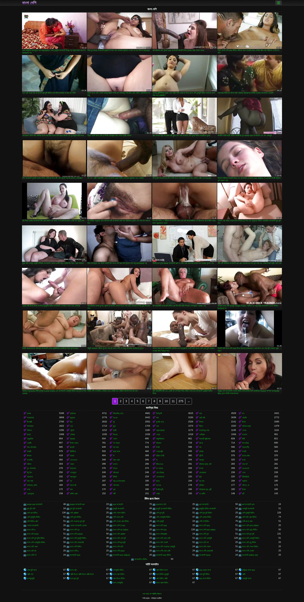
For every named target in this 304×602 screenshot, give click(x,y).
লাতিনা (29, 464)
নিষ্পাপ (201, 422)
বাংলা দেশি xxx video (207, 529)
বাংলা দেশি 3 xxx (119, 525)
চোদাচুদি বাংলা (246, 578)
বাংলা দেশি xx (75, 529)
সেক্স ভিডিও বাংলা (161, 570)
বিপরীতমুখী (159, 489)
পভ (200, 447)
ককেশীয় (29, 460)
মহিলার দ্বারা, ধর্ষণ (205, 464)
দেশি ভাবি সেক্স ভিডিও (249, 517)
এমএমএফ (245, 468)
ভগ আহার (159, 468)
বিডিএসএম (159, 464)
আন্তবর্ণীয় (245, 447)
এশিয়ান (72, 434)
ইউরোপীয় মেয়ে (118, 413)
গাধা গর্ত (245, 464)
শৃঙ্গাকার (72, 439)
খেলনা (244, 430)
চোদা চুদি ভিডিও (204, 574)
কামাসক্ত (30, 426)
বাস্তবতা (73, 468)
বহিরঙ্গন (158, 443)
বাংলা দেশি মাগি (118, 546)
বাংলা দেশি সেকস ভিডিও (250, 546)
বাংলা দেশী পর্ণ (31, 555)
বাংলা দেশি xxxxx (76, 534)
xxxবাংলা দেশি (161, 504)
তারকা (72, 455)
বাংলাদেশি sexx (204, 555)
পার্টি (114, 493)
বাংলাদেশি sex (75, 555)
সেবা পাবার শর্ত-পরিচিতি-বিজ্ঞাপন (152, 594)
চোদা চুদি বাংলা (32, 570)
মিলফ (244, 422)
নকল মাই (30, 481)
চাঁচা (71, 422)
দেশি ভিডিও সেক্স (32, 521)
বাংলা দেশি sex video (250, 525)
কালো (201, 443)
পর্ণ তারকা (116, 443)
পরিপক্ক (116, 472)
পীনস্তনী (159, 413)
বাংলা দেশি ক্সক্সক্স (161, 534)
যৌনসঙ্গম (116, 485)
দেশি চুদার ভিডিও (75, 517)
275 (181, 401)
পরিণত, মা (245, 485)
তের (71, 426)
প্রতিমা (244, 481)
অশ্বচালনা (30, 417)
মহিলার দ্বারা (246, 426)
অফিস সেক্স (74, 493)
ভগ (243, 413)
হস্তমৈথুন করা (204, 430)
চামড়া (29, 434)
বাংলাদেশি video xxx (250, 555)
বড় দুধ (115, 417)
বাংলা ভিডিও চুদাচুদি (162, 574)
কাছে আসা (116, 451)
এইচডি (244, 417)
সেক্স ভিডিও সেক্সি (161, 578)
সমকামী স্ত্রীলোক (204, 439)
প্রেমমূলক (30, 493)
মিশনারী (29, 422)
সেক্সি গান (30, 574)
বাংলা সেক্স (73, 570)
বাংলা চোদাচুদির (118, 582)
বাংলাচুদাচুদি (30, 578)
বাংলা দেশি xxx (161, 529)
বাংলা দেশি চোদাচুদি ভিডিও (250, 538)
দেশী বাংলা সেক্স (247, 521)
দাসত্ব (115, 468)
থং (157, 460)
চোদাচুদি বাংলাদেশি (248, 508)
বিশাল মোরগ (74, 443)
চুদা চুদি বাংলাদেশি (76, 508)
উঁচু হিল (29, 472)
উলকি (158, 447)
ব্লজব (29, 413)
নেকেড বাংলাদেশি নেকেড (78, 525)
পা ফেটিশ (202, 493)
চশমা (243, 460)
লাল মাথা (116, 447)
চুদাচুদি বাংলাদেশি (118, 508)
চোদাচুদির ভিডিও (118, 570)
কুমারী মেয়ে (160, 422)
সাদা (157, 417)
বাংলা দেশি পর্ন (203, 542)
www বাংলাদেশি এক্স (77, 504)
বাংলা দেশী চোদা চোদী (163, 551)
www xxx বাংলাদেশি (34, 504)
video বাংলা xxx (248, 570)
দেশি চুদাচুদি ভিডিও (248, 513)
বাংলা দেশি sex (204, 525)
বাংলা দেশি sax (161, 525)
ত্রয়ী (114, 430)
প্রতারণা (30, 477)
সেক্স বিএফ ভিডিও (119, 578)
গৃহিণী (201, 455)
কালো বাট (73, 485)
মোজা (158, 493)
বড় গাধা (201, 481)
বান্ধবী (29, 451)
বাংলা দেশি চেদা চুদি (119, 538)
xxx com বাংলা (205, 570)
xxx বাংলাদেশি (118, 504)
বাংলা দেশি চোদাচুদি (205, 538)
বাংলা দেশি (29, 3)
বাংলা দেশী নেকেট (248, 551)
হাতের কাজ (246, 455)
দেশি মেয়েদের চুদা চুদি (77, 521)
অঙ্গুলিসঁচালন (160, 439)
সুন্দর (114, 426)
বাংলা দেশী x (74, 551)
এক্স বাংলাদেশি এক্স (248, 504)
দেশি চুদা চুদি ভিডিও (205, 513)
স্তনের (158, 485)
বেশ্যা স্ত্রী (159, 451)
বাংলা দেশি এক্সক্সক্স (119, 534)
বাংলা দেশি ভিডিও (75, 546)
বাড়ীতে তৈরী (160, 455)
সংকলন (244, 434)
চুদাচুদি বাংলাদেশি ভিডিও (164, 508)
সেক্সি (243, 574)
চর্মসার (201, 451)
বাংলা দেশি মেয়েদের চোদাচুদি (165, 546)
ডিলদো (29, 455)
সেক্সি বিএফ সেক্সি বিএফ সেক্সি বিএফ (82, 574)
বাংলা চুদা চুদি (74, 578)
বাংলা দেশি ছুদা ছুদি (119, 542)
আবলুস (201, 460)
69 (200, 477)
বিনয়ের (115, 434)
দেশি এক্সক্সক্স (74, 513)
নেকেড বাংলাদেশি (32, 525)
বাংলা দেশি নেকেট (162, 542)
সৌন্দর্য (72, 430)
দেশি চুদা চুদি (160, 513)
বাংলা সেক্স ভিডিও (118, 574)
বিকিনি (115, 477)
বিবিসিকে (73, 451)
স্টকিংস (29, 430)
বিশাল (244, 489)
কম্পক (201, 468)
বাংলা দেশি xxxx (33, 534)
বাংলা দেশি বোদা (32, 546)
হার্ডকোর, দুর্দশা (32, 485)
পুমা (114, 489)
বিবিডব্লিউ (245, 477)
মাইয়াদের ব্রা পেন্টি (205, 489)
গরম (157, 426)
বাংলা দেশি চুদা (204, 534)
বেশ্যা (158, 434)
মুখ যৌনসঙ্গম (31, 468)
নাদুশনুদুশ (73, 477)
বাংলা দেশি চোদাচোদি (77, 542)
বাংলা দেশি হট (31, 551)
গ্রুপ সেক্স (116, 460)
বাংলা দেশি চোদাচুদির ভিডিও (36, 542)
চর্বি (243, 493)
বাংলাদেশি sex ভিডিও (163, 555)
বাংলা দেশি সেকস (205, 546)
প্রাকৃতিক (30, 439)
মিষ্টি (243, 439)
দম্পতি (244, 451)
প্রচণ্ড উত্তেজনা (119, 481)
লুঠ (114, 422)
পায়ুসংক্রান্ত (160, 430)
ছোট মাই (202, 417)
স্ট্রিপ (201, 426)
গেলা (243, 472)
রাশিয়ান (201, 485)
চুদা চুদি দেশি (31, 508)
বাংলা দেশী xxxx (119, 551)
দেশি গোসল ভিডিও (119, 513)
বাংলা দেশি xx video (120, 529)
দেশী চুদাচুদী (160, 521)
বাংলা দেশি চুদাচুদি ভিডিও (78, 538)
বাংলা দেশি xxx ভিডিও (249, 529)
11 (173, 401)
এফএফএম (73, 460)
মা (113, 455)
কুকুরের (72, 417)
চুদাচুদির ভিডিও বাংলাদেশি (207, 508)
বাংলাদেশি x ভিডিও (141, 559)
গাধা (200, 413)
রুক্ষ (71, 489)
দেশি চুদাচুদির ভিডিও (33, 517)
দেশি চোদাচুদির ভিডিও (163, 517)
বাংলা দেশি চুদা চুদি (248, 534)
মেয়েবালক (202, 472)
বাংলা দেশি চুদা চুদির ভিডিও (36, 538)
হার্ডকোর (73, 413)
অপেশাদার (245, 443)
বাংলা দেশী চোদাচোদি (206, 551)
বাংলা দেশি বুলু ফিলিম (249, 542)
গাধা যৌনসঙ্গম (31, 447)
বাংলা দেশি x (31, 529)
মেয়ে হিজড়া (160, 472)
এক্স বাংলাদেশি (203, 504)
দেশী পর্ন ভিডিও (204, 521)
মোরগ (72, 464)
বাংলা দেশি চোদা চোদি (163, 538)
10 (166, 401)
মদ (71, 481)
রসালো (115, 464)
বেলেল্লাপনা (160, 477)
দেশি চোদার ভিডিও (205, 517)
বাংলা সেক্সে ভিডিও (162, 582)
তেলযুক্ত (73, 472)
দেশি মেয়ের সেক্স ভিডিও (121, 521)
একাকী (29, 443)
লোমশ (115, 439)
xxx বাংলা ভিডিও (205, 578)
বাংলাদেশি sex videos (121, 555)
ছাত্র (158, 481)
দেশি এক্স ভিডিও (32, 513)
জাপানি (72, 447)
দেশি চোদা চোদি (118, 517)
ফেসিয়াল (202, 434)
